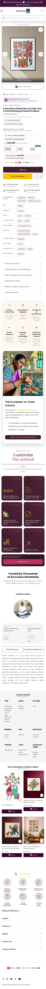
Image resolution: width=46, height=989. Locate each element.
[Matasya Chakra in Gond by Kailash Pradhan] (34, 784)
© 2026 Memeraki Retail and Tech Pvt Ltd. (16, 985)
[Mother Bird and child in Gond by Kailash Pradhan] (12, 830)
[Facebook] (3, 979)
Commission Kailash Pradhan (33, 649)
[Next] (40, 54)
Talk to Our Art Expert (18, 176)
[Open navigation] (5, 11)
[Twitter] (11, 979)
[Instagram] (7, 979)
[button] (23, 100)
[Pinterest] (15, 979)
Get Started (22, 562)
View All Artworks (12, 649)
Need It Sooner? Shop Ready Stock (23, 437)
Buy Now (23, 170)
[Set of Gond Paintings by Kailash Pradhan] (34, 830)
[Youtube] (20, 979)
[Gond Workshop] (12, 787)
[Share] (41, 176)
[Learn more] (18, 94)
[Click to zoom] (40, 29)
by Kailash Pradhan (10, 114)
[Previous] (5, 54)
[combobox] (23, 17)
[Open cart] (43, 11)
